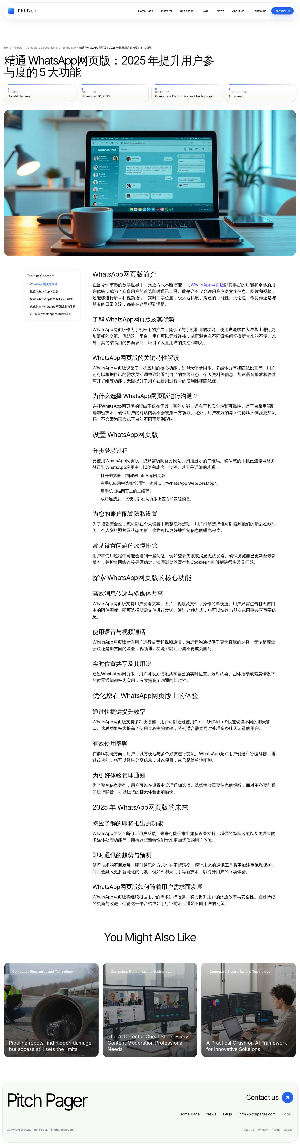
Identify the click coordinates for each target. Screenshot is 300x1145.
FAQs (227, 1114)
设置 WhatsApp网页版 (44, 291)
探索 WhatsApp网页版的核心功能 (51, 299)
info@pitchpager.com (257, 1114)
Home (8, 47)
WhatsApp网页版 (207, 284)
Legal (288, 1129)
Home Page (189, 1114)
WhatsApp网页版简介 (44, 284)
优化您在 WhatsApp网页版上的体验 (53, 306)
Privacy (263, 1129)
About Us (247, 1129)
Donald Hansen (19, 96)
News (18, 47)
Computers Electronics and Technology (51, 47)
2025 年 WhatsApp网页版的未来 (51, 314)
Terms (276, 1129)
